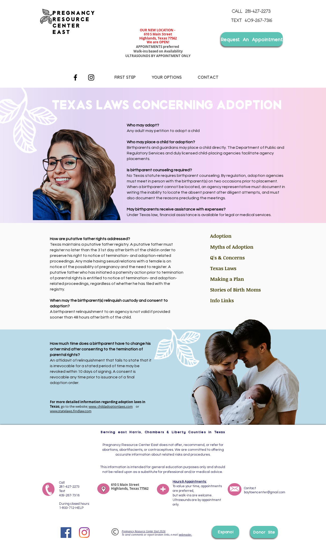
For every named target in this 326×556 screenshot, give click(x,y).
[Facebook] (75, 77)
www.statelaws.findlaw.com (70, 411)
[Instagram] (91, 77)
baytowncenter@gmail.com (264, 492)
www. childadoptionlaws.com (111, 406)
